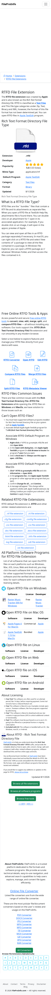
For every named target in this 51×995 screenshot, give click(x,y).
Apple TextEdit (27, 115)
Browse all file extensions (25, 783)
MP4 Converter (24, 924)
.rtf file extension (15, 513)
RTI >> (30, 804)
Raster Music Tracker (39, 602)
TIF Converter (24, 930)
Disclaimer (41, 984)
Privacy (31, 984)
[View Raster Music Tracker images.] (4, 599)
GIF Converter (24, 936)
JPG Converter (24, 921)
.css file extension (14, 525)
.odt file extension (36, 542)
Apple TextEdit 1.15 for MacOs (15, 635)
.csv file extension (36, 525)
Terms (22, 984)
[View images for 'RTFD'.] (4, 734)
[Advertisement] (25, 46)
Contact (14, 984)
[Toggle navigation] (45, 4)
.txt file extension (25, 547)
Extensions (20, 75)
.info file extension (37, 536)
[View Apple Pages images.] (4, 623)
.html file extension (14, 536)
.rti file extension (36, 513)
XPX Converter (24, 940)
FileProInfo (9, 4)
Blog (25, 987)
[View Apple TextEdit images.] (4, 632)
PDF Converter (24, 915)
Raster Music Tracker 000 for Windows (15, 602)
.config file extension (36, 519)
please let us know (21, 772)
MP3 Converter (24, 927)
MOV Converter (24, 933)
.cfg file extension (13, 519)
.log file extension (14, 542)
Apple (28, 160)
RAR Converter (24, 943)
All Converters (24, 950)
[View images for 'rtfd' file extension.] (25, 140)
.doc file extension (14, 530)
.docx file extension (36, 530)
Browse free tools (25, 798)
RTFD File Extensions (16, 78)
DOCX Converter (24, 918)
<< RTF (22, 804)
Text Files (41, 103)
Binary (29, 186)
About (5, 984)
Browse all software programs (25, 791)
